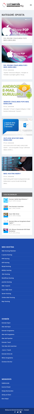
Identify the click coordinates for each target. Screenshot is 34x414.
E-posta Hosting (7, 255)
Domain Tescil (6, 342)
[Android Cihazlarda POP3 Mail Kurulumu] (17, 90)
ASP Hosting (5, 262)
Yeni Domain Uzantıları (16, 206)
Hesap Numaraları (7, 391)
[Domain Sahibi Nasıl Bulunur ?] (6, 200)
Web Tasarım (6, 286)
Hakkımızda (5, 383)
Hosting (18, 215)
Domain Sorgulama (8, 330)
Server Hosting (6, 293)
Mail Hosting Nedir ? (12, 174)
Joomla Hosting (7, 282)
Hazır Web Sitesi (14, 214)
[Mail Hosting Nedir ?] (17, 164)
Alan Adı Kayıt (6, 327)
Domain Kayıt (6, 323)
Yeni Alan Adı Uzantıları (9, 346)
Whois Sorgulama (7, 358)
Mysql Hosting (6, 266)
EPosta (5, 70)
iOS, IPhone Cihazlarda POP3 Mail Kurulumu (15, 39)
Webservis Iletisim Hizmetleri (14, 410)
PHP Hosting (5, 258)
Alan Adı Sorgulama (8, 334)
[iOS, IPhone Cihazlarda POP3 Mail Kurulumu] (17, 54)
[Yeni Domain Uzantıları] (6, 207)
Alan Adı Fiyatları (7, 338)
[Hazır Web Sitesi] (6, 215)
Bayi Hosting (6, 301)
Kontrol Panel (6, 387)
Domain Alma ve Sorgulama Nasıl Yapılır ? (19, 222)
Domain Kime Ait (7, 354)
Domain (19, 201)
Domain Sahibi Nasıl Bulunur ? (18, 199)
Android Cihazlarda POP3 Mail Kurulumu (16, 103)
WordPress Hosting (8, 278)
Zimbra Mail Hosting (8, 297)
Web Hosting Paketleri (9, 251)
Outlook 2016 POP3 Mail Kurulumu (14, 139)
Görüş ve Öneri (6, 395)
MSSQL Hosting (6, 270)
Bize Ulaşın (5, 398)
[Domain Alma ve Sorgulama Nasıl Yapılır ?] (6, 222)
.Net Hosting (6, 274)
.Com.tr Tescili (6, 350)
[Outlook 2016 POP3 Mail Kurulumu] (17, 126)
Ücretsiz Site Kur (7, 362)
